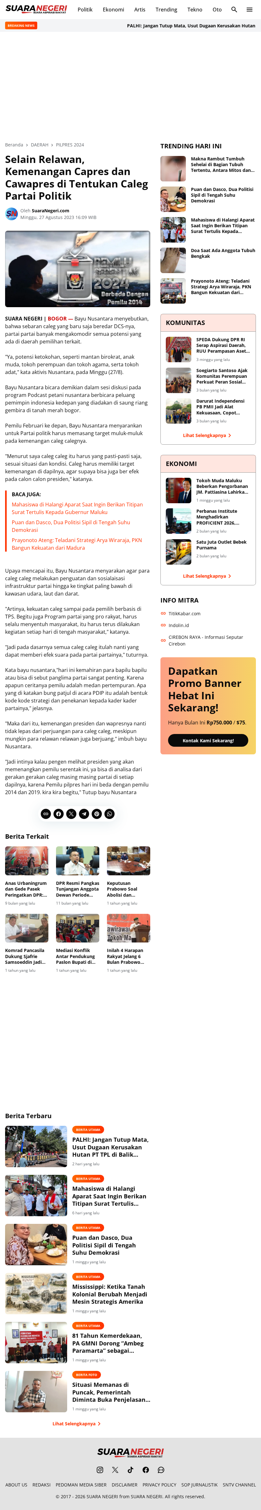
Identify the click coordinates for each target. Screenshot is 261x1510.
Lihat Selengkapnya (74, 1424)
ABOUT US (16, 1485)
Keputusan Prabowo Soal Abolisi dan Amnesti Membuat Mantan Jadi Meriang (127, 889)
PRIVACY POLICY (159, 1485)
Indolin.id (179, 625)
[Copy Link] (46, 814)
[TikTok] (130, 1470)
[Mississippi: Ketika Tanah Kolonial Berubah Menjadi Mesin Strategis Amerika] (36, 1293)
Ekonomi (113, 9)
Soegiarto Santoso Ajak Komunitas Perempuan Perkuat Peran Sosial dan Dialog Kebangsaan (222, 376)
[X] (71, 814)
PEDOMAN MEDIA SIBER (81, 1485)
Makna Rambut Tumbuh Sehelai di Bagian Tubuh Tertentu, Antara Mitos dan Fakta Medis (221, 164)
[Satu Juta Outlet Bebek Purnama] (178, 552)
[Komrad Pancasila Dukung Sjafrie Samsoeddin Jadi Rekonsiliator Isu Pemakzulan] (26, 928)
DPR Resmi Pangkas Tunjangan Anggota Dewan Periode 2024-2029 (77, 889)
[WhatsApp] (109, 814)
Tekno (194, 9)
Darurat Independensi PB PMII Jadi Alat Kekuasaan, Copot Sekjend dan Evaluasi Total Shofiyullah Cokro (222, 407)
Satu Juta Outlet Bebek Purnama (221, 545)
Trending (166, 9)
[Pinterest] (97, 814)
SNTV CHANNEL (239, 1485)
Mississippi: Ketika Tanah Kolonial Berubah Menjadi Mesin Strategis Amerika (109, 1294)
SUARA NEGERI (102, 1496)
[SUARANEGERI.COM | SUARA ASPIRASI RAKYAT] (36, 9)
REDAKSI (41, 1485)
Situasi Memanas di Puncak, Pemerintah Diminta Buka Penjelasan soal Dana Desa (108, 1392)
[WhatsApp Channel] (161, 1470)
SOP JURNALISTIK (199, 1485)
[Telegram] (84, 814)
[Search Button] (234, 9)
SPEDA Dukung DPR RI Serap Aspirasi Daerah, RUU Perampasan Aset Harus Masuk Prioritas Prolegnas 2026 (221, 345)
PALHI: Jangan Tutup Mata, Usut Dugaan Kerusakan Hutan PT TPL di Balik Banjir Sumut (110, 1147)
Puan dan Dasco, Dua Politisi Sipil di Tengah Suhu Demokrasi (104, 1245)
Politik (85, 9)
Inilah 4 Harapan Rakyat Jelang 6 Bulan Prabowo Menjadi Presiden (126, 956)
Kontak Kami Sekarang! (208, 740)
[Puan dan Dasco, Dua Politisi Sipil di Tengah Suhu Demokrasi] (36, 1244)
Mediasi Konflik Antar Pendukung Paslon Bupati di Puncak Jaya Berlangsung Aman (76, 956)
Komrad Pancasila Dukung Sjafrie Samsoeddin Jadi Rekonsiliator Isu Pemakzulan (24, 956)
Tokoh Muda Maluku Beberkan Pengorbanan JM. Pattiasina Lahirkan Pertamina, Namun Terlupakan (222, 486)
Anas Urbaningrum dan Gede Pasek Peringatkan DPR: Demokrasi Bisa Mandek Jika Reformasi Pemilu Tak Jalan (26, 889)
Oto (217, 9)
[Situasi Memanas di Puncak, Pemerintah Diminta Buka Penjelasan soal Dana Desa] (36, 1391)
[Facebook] (58, 814)
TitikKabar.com (185, 613)
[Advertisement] (130, 86)
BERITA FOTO (86, 1374)
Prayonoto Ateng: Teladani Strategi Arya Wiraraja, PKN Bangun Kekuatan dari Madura (221, 287)
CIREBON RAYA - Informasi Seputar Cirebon (206, 640)
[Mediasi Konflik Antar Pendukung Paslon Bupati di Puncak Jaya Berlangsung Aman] (77, 928)
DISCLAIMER (125, 1485)
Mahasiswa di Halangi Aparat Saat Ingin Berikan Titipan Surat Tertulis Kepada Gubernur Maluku (109, 1196)
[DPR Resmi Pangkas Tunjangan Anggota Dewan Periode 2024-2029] (77, 860)
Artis (139, 9)
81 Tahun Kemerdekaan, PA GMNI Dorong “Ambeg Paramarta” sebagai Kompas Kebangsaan (108, 1343)
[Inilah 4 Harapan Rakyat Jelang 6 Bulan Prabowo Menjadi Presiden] (128, 928)
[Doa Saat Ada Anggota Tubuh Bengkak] (173, 260)
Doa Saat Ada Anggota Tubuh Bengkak (223, 253)
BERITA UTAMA (88, 1129)
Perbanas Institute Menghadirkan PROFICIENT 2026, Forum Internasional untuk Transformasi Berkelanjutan (219, 517)
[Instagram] (100, 1470)
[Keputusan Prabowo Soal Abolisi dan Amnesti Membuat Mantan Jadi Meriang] (128, 860)
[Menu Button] (249, 9)
